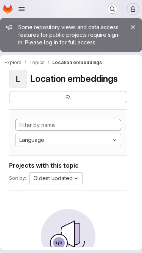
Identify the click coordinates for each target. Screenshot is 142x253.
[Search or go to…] (112, 9)
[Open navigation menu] (22, 9)
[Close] (132, 27)
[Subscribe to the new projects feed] (68, 97)
